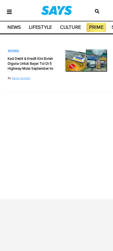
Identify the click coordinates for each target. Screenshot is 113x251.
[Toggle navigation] (9, 11)
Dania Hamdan (21, 78)
